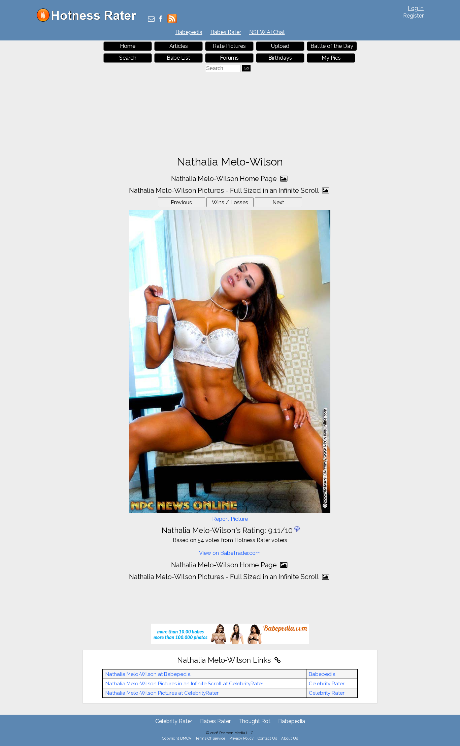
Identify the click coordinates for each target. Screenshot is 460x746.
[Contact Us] (151, 19)
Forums (229, 58)
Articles (178, 46)
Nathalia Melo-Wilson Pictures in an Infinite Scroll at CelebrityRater (184, 684)
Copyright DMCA (176, 738)
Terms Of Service (210, 738)
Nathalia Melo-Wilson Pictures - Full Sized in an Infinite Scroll (224, 190)
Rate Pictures (229, 46)
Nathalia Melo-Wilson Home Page (224, 179)
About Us (289, 738)
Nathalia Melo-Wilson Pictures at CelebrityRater (162, 693)
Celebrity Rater (326, 684)
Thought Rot (254, 721)
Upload (280, 46)
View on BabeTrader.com (230, 553)
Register (413, 15)
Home (127, 46)
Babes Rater (225, 32)
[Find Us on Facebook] (161, 19)
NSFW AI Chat (267, 32)
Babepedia (188, 32)
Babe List (178, 58)
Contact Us (267, 738)
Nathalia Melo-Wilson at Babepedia (148, 674)
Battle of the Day (331, 46)
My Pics (331, 58)
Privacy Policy (241, 738)
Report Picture (230, 519)
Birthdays (280, 58)
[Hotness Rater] (88, 20)
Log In (416, 8)
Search (127, 58)
